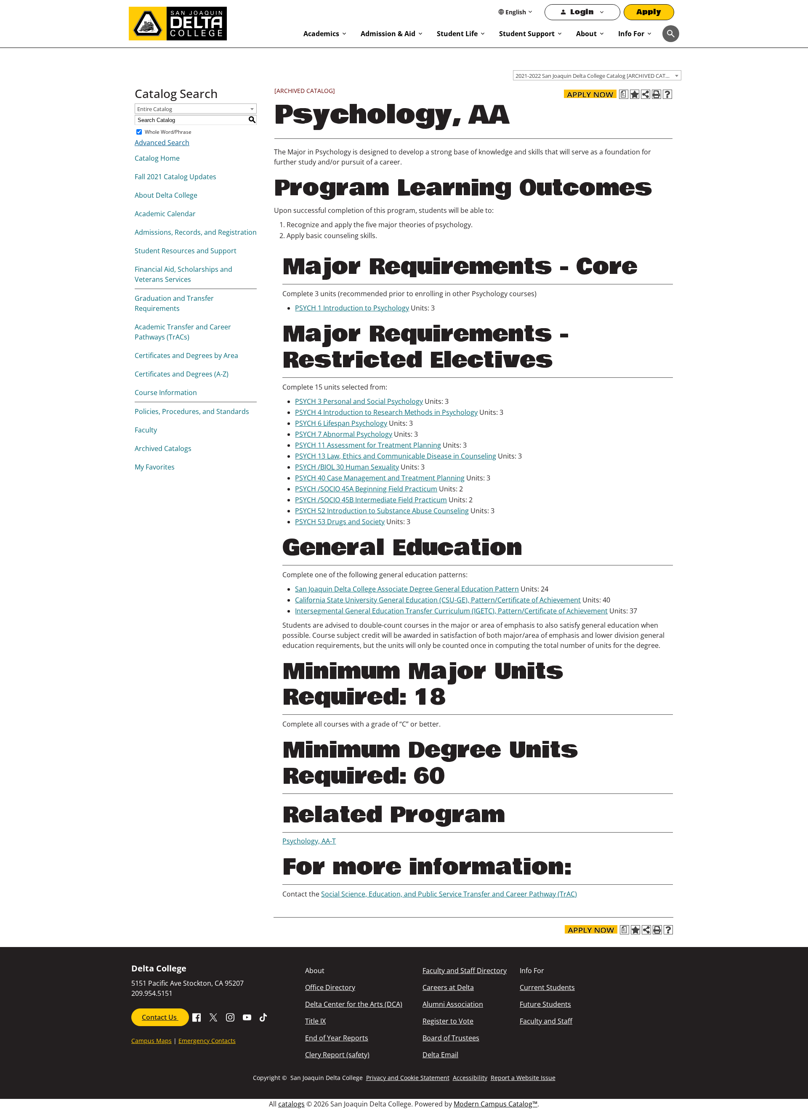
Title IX (315, 1021)
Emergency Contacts (207, 1041)
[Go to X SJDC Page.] (213, 1016)
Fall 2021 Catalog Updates (175, 176)
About (586, 33)
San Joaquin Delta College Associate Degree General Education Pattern (407, 589)
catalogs (291, 1104)
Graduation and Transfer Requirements (174, 303)
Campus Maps (151, 1041)
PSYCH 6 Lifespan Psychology (341, 423)
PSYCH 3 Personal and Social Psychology (359, 401)
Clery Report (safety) (337, 1054)
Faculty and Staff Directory (465, 970)
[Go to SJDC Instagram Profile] (230, 1016)
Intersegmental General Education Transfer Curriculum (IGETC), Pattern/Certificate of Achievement (451, 611)
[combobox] (597, 75)
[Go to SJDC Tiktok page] (263, 1016)
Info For (631, 33)
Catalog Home (157, 158)
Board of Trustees (451, 1038)
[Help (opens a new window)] (667, 94)
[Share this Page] (645, 94)
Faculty (146, 430)
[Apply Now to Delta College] (590, 94)
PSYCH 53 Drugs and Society (340, 521)
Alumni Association (453, 1004)
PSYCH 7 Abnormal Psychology (343, 434)
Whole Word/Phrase (168, 131)
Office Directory (330, 987)
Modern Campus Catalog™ (495, 1104)
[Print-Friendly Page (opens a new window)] (656, 94)
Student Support (527, 33)
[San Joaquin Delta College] (212, 21)
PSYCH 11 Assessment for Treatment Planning (368, 445)
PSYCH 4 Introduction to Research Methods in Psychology (386, 412)
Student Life (457, 33)
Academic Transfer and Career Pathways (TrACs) (183, 332)
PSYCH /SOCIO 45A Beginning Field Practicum (366, 488)
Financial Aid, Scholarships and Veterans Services (183, 274)
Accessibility (470, 1078)
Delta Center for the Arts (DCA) (353, 1004)
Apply (649, 12)
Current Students (547, 987)
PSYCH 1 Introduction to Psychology (352, 308)
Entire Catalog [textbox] (154, 109)
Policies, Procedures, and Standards (192, 411)
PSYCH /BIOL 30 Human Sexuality (347, 467)
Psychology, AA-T (309, 841)
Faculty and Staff (546, 1021)
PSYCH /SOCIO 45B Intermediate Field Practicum (371, 499)
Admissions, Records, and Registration (196, 232)
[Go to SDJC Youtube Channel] (247, 1016)
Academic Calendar (165, 213)
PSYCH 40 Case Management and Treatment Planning (380, 478)
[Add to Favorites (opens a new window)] (634, 94)
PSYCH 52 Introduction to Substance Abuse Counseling (382, 510)
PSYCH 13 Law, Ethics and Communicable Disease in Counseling (395, 456)
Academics (321, 33)
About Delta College (166, 195)
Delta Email (440, 1054)
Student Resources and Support (186, 250)
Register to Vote (448, 1021)
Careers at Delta (448, 987)
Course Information (166, 392)
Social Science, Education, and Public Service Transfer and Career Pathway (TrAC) (449, 894)
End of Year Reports (336, 1038)
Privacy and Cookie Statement (407, 1078)
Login (581, 12)
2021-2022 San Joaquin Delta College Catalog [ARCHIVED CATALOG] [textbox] (598, 76)
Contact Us (160, 1017)
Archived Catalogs (163, 448)
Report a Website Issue (523, 1078)
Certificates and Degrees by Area (186, 355)
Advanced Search (162, 142)
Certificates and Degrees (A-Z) (182, 374)
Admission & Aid (388, 33)
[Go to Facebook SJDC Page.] (196, 1016)
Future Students (545, 1004)
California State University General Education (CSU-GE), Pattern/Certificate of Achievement (438, 600)
